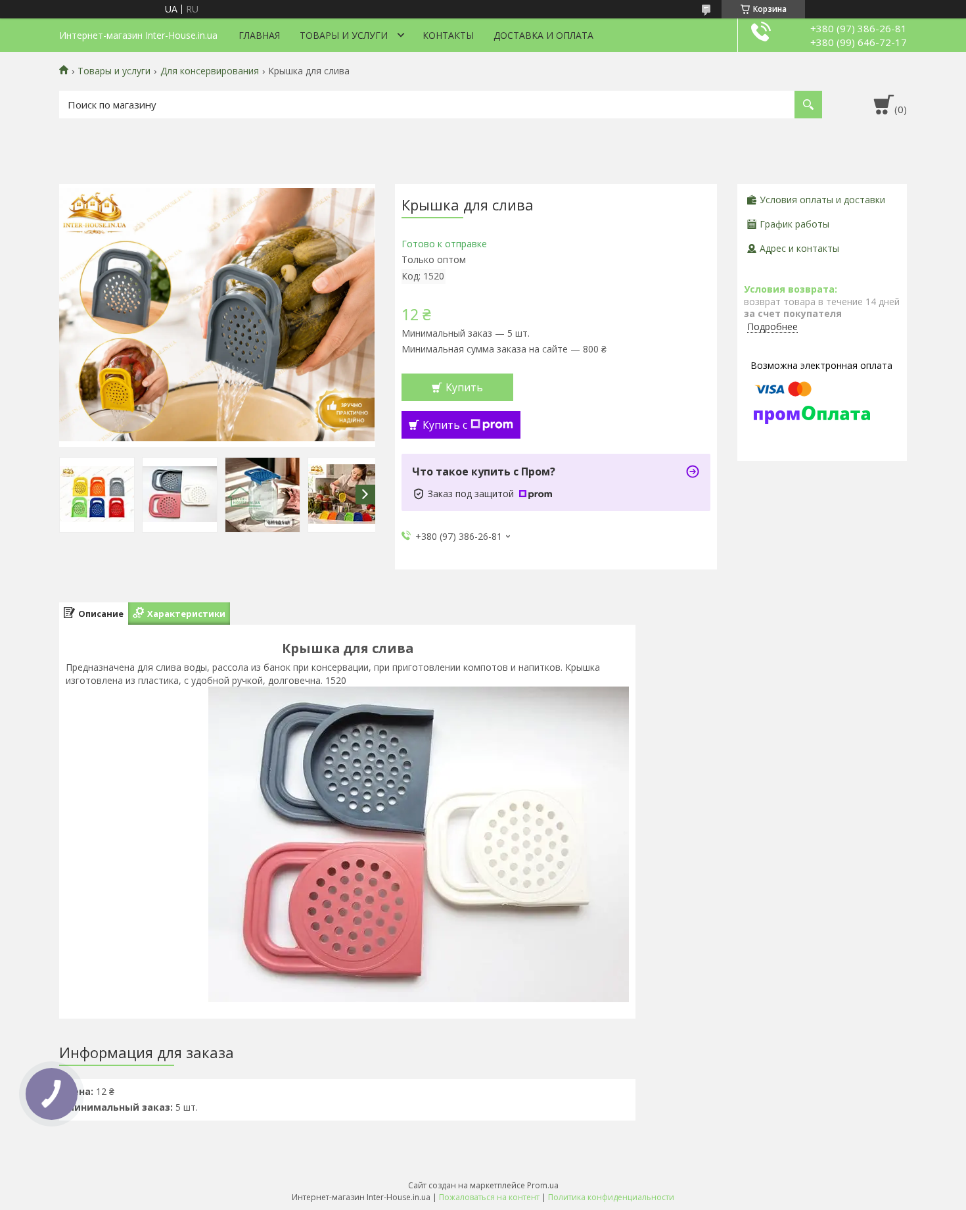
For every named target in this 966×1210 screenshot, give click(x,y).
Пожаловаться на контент (489, 1197)
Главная (259, 35)
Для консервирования (209, 71)
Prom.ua (543, 1185)
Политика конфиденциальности (611, 1197)
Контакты (448, 35)
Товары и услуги (344, 35)
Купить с (445, 425)
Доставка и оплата (543, 35)
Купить (464, 387)
